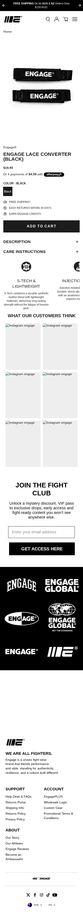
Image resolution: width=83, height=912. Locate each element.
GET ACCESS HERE (42, 548)
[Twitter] (28, 894)
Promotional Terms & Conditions (58, 816)
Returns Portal (16, 802)
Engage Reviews (17, 849)
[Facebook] (35, 894)
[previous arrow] (3, 5)
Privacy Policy (15, 819)
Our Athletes (14, 843)
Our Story (12, 837)
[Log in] (56, 19)
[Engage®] (13, 19)
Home (7, 31)
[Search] (47, 19)
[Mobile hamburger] (75, 19)
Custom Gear (53, 808)
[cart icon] (65, 19)
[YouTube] (55, 894)
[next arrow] (79, 5)
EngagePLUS (53, 796)
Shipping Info (15, 808)
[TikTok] (48, 894)
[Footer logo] (41, 879)
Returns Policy (16, 813)
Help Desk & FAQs (18, 796)
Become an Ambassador (14, 857)
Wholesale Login (55, 802)
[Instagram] (41, 894)
